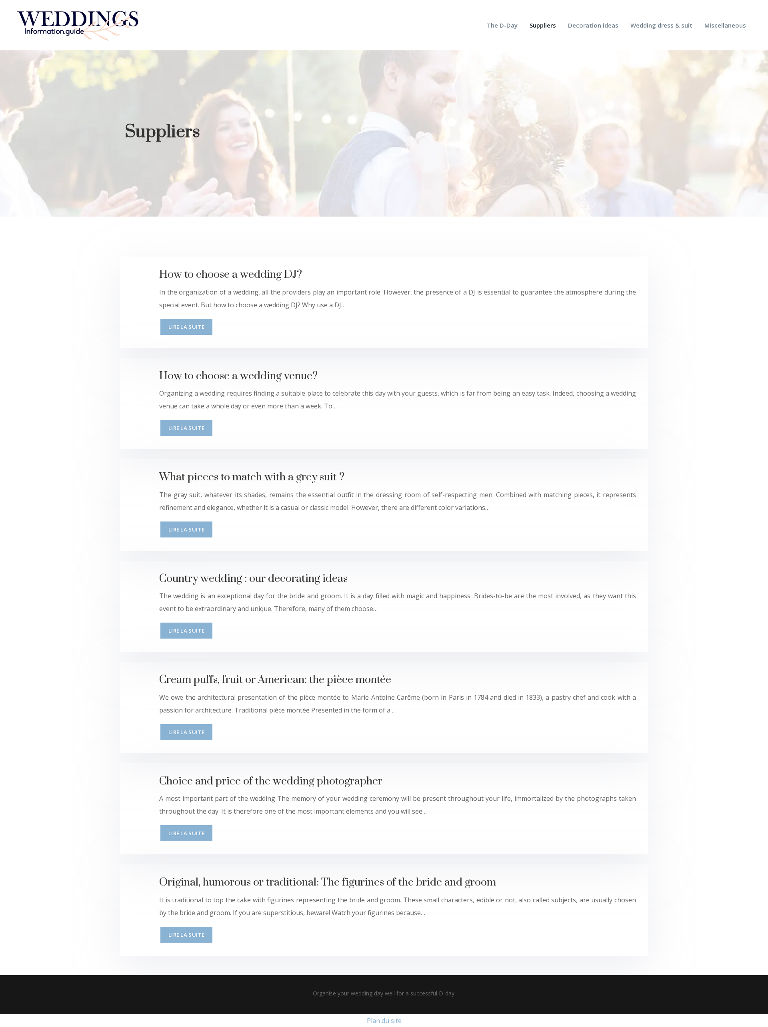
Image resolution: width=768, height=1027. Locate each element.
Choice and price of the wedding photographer (270, 781)
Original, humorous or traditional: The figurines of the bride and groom (327, 882)
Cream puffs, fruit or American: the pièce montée (275, 680)
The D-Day (502, 25)
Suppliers (543, 25)
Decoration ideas (593, 25)
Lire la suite (186, 326)
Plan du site (384, 1020)
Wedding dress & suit (661, 25)
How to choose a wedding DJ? (230, 274)
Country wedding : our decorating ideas (253, 578)
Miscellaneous (725, 25)
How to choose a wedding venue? (238, 376)
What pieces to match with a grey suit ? (251, 477)
